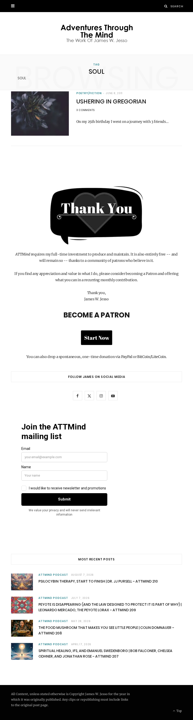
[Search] (166, 6)
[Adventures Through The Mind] (97, 33)
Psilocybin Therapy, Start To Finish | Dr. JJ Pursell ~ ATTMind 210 (98, 581)
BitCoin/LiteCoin (151, 356)
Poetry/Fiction (89, 93)
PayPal (126, 356)
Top (179, 711)
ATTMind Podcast (53, 575)
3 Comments (85, 110)
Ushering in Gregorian (111, 101)
